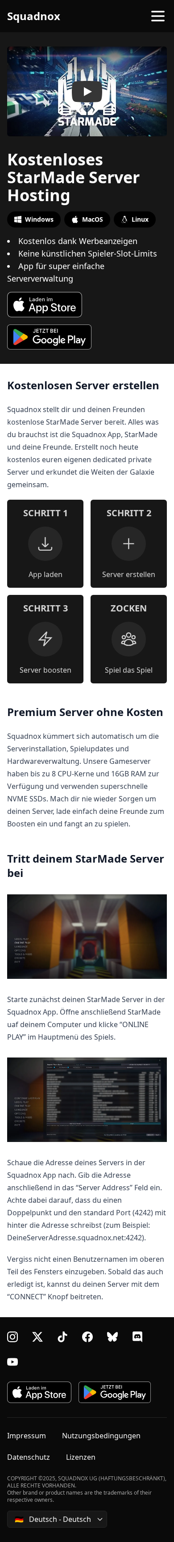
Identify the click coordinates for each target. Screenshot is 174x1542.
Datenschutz (28, 1457)
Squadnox (33, 16)
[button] (87, 91)
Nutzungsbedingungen (101, 1436)
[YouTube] (12, 1362)
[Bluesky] (112, 1336)
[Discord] (137, 1336)
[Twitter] (37, 1336)
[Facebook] (87, 1336)
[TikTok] (62, 1336)
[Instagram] (12, 1336)
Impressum (26, 1436)
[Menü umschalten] (158, 16)
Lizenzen (80, 1457)
